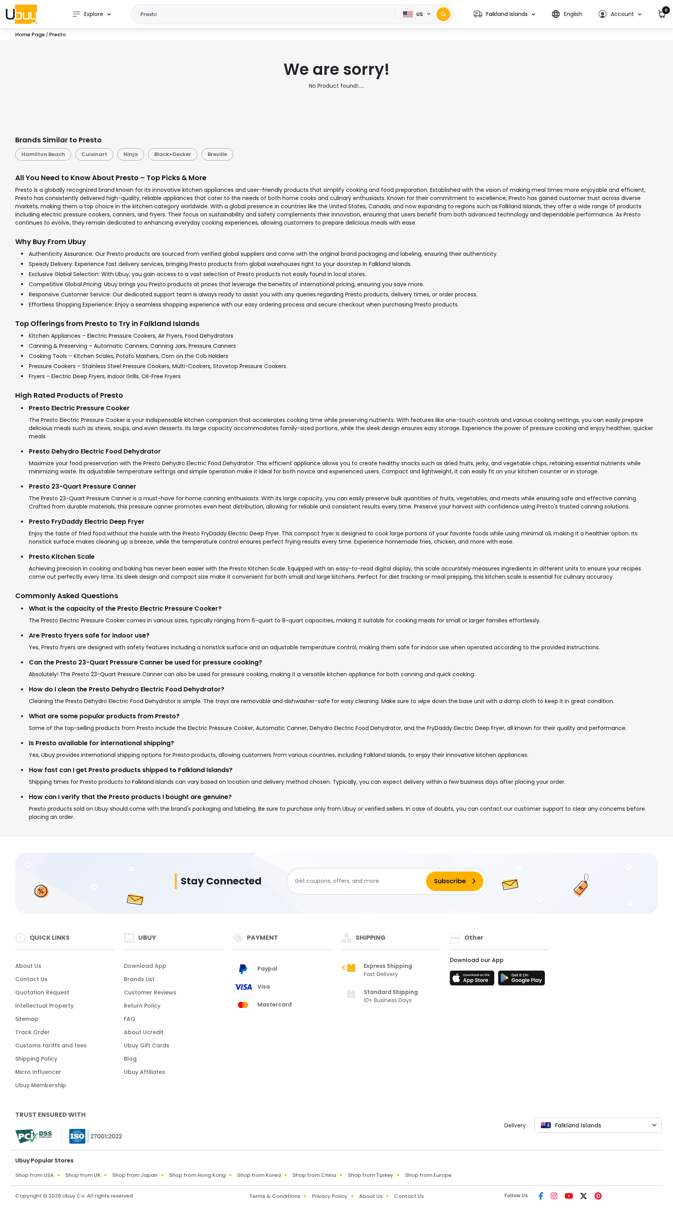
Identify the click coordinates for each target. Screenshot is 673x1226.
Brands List (139, 979)
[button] (504, 14)
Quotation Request (42, 992)
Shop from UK (82, 1175)
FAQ (129, 1019)
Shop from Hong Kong (197, 1175)
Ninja (130, 154)
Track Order (32, 1032)
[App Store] (473, 980)
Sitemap (27, 1019)
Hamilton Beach (43, 154)
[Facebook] (542, 1197)
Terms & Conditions (274, 1196)
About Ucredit (144, 1032)
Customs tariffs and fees (51, 1045)
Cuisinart (94, 154)
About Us (28, 966)
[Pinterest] (598, 1197)
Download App (145, 966)
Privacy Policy (329, 1196)
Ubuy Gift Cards (146, 1045)
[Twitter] (584, 1197)
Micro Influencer (38, 1072)
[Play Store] (521, 980)
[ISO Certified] (92, 1135)
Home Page (30, 34)
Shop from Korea (259, 1175)
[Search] (443, 14)
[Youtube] (569, 1197)
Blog (130, 1059)
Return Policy (142, 1006)
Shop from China (314, 1175)
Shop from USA (34, 1175)
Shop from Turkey (370, 1175)
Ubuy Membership (40, 1085)
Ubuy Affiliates (144, 1072)
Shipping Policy (36, 1059)
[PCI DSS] (33, 1136)
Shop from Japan (134, 1175)
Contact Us (31, 979)
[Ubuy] (21, 14)
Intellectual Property (44, 1006)
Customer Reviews (150, 992)
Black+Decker (172, 154)
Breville (217, 154)
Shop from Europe (428, 1175)
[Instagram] (555, 1197)
